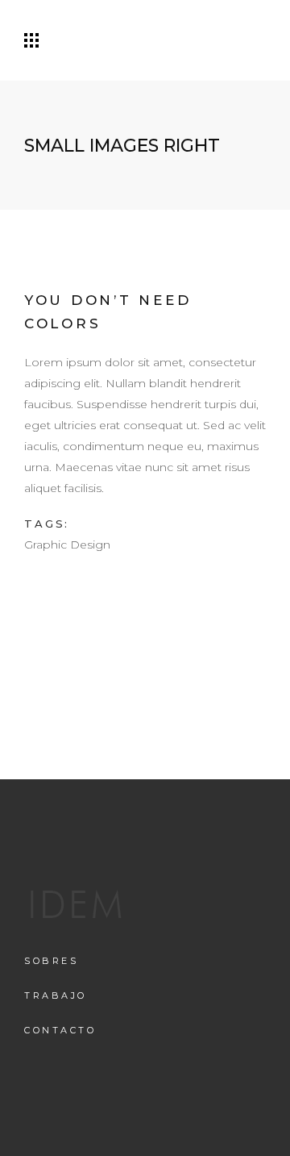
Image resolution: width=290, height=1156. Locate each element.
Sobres (51, 960)
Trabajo (55, 995)
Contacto (60, 1030)
